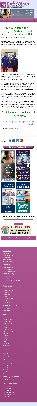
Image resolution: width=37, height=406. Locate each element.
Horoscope (6, 396)
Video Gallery (6, 278)
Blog (4, 317)
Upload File (6, 300)
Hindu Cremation (7, 386)
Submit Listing (7, 310)
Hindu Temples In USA (9, 392)
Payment (5, 296)
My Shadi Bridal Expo (8, 354)
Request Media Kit (8, 290)
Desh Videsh (4, 404)
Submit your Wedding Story (10, 379)
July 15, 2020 (11, 37)
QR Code (5, 374)
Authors (5, 360)
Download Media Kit (8, 298)
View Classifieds (7, 269)
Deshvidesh (21, 37)
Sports (5, 339)
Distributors (6, 366)
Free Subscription (8, 261)
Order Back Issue (7, 259)
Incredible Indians (8, 331)
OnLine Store (6, 370)
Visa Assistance (7, 358)
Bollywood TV (7, 327)
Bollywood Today (7, 319)
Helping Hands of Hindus (10, 394)
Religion (5, 337)
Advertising (6, 288)
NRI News (5, 335)
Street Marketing (8, 302)
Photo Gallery (6, 276)
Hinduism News (7, 390)
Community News (8, 323)
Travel (4, 341)
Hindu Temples (7, 388)
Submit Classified (8, 267)
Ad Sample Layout (8, 292)
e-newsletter (6, 352)
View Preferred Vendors (9, 308)
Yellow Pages (6, 356)
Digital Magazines (8, 255)
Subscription (6, 257)
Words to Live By (7, 345)
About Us (5, 350)
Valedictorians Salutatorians (11, 364)
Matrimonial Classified (9, 271)
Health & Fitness (13, 129)
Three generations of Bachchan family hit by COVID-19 (18, 121)
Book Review (6, 343)
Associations (6, 362)
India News (6, 333)
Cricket (5, 325)
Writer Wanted (7, 368)
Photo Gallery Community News (12, 280)
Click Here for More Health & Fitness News (18, 114)
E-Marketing (6, 294)
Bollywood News (7, 321)
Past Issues (6, 253)
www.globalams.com (29, 404)
